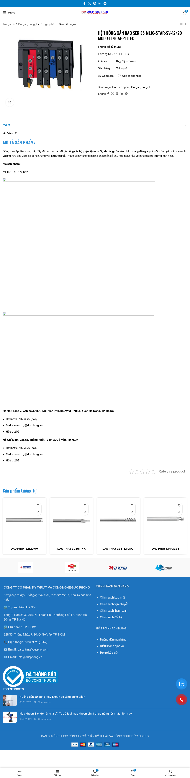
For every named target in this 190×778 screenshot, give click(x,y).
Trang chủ (8, 24)
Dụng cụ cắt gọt (27, 24)
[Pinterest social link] (94, 3)
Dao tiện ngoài (68, 24)
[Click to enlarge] (10, 102)
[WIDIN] (164, 567)
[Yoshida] (26, 567)
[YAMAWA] (118, 567)
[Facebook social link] (84, 3)
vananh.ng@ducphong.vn (33, 649)
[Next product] (185, 24)
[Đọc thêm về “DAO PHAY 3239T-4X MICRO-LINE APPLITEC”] (85, 512)
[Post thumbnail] (10, 700)
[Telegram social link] (105, 3)
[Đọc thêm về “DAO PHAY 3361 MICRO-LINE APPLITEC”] (132, 512)
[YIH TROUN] (72, 567)
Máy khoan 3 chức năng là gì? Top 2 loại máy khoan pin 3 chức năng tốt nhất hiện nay (75, 713)
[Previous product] (178, 24)
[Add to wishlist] (38, 505)
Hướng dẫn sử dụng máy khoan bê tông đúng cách (52, 696)
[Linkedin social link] (99, 3)
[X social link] (89, 3)
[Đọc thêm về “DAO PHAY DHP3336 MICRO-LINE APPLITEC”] (179, 512)
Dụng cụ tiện (47, 24)
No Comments (42, 702)
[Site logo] (95, 12)
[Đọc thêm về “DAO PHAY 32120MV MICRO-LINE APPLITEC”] (38, 512)
